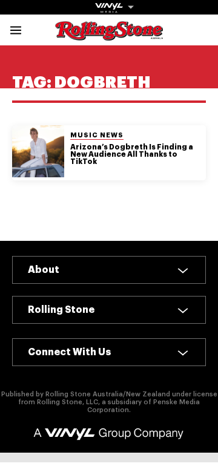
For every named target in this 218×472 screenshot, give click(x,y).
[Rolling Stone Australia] (109, 34)
